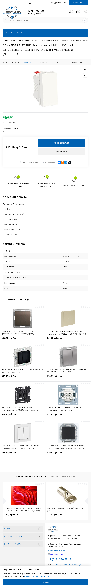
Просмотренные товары (62, 477)
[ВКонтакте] (59, 162)
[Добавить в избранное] (85, 70)
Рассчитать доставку (31, 162)
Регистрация (61, 3)
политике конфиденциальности (36, 576)
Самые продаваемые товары (31, 477)
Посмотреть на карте (56, 550)
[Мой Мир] (65, 162)
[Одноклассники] (62, 162)
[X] (69, 162)
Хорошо (45, 582)
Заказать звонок (78, 3)
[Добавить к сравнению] (85, 75)
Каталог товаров (14, 32)
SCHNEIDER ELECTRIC (71, 256)
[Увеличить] (45, 89)
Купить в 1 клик (61, 151)
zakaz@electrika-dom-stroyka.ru (70, 564)
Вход (53, 3)
